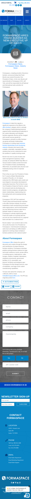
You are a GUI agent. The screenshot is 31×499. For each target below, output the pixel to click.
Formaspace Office (8, 242)
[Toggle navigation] (27, 11)
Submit (15, 373)
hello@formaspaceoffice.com (11, 275)
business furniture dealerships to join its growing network (14, 145)
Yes (9, 358)
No (22, 358)
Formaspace (6, 123)
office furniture (7, 127)
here (14, 277)
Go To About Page (11, 281)
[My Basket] (15, 3)
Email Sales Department (15, 457)
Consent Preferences (16, 493)
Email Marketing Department (16, 460)
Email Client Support (14, 462)
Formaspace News (15, 64)
